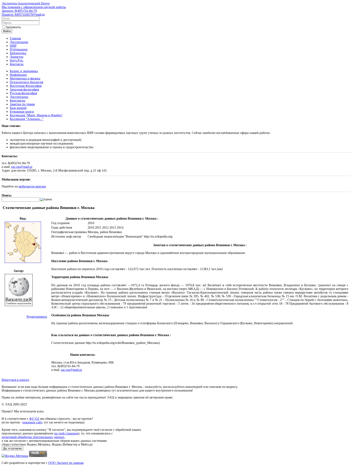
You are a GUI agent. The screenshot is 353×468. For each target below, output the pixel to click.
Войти (7, 31)
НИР (13, 45)
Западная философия (24, 89)
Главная (15, 38)
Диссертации (19, 42)
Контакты (16, 64)
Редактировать (37, 316)
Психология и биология (26, 82)
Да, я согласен (12, 448)
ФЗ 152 (34, 418)
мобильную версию (32, 186)
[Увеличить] (23, 262)
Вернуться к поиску (15, 380)
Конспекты (17, 100)
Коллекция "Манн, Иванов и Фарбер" (36, 115)
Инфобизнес (18, 74)
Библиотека (18, 53)
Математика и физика (25, 78)
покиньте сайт (32, 422)
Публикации (19, 49)
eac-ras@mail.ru (21, 166)
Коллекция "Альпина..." (27, 119)
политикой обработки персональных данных (33, 437)
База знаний (18, 108)
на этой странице (66, 433)
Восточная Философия (25, 86)
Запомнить (13, 27)
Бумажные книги (22, 111)
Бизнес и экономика (24, 71)
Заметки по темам (22, 104)
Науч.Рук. (16, 60)
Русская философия (23, 93)
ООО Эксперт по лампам (66, 463)
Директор (16, 56)
